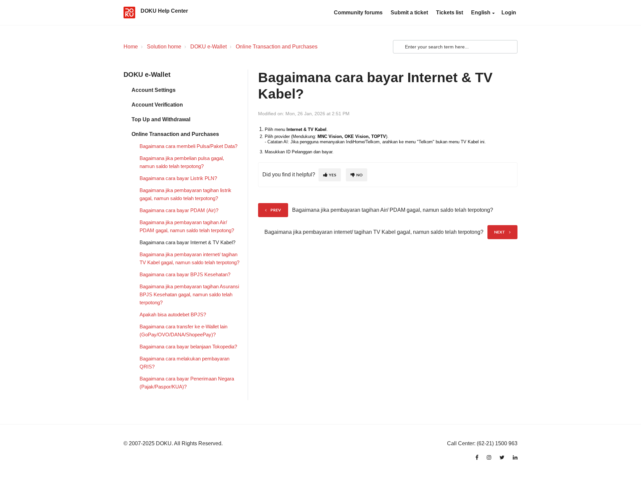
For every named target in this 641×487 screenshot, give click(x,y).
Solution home (164, 46)
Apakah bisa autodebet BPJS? (173, 314)
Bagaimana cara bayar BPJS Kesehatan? (185, 274)
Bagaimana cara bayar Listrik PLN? (178, 178)
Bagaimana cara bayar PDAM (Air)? (179, 210)
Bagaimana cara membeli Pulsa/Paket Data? (188, 146)
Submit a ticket (409, 12)
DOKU (164, 443)
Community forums (358, 12)
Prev (275, 209)
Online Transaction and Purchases (276, 46)
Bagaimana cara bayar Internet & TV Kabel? (187, 242)
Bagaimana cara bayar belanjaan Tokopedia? (188, 346)
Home (131, 46)
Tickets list (449, 12)
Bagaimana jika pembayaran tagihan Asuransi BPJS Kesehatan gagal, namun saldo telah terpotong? (189, 294)
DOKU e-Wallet (208, 46)
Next (499, 231)
